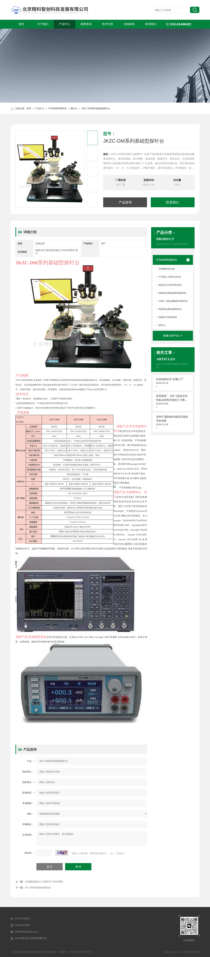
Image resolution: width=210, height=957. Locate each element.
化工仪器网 (183, 952)
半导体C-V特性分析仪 (170, 277)
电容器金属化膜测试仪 (170, 309)
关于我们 (42, 24)
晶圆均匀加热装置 (168, 317)
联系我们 (150, 24)
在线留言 (129, 24)
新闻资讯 (86, 24)
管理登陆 (195, 952)
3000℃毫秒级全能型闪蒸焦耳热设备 (172, 418)
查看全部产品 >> (172, 335)
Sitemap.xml (169, 952)
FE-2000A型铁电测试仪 (38, 887)
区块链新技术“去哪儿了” (170, 379)
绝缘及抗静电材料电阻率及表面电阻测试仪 (176, 293)
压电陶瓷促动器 (167, 268)
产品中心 (64, 24)
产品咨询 (125, 202)
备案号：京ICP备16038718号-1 (76, 952)
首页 (21, 24)
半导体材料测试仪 (57, 108)
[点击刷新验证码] (61, 853)
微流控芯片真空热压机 (170, 285)
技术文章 (107, 24)
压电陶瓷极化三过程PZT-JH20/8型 (44, 881)
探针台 (74, 108)
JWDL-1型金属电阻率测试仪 (173, 301)
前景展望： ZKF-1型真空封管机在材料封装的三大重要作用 (172, 398)
